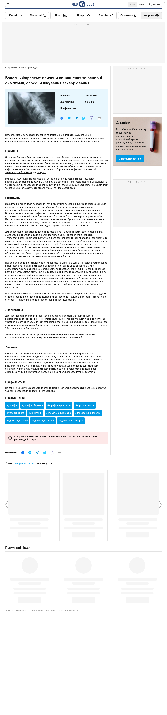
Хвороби (20, 610)
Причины (65, 95)
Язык (141, 4)
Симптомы (91, 95)
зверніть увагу (44, 463)
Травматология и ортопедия (23, 67)
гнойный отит (24, 172)
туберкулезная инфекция (68, 169)
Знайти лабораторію (130, 158)
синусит (41, 172)
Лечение (89, 102)
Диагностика (67, 102)
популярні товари (24, 463)
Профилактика (68, 108)
